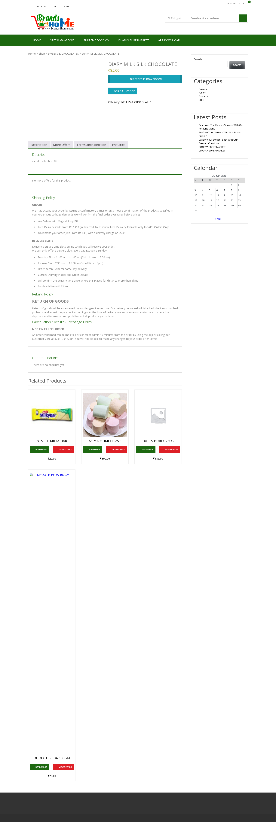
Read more (41, 449)
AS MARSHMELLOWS (105, 441)
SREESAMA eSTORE (62, 40)
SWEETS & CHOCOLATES (63, 53)
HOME (37, 40)
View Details (65, 449)
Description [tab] (39, 145)
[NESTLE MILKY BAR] (52, 415)
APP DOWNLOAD (169, 40)
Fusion (202, 92)
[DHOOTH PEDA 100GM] (52, 614)
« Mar (218, 218)
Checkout (41, 6)
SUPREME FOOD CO (96, 40)
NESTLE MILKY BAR (52, 441)
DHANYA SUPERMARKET (133, 40)
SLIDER (202, 100)
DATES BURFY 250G (158, 441)
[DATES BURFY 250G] (158, 415)
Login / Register (235, 3)
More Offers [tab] (61, 145)
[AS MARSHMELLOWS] (105, 415)
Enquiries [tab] (118, 145)
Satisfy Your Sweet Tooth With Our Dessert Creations (218, 141)
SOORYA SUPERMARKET (212, 147)
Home (32, 53)
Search (198, 59)
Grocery (203, 96)
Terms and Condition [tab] (91, 145)
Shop (66, 6)
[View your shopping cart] (247, 3)
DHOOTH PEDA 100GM (52, 758)
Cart (55, 6)
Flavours (203, 89)
